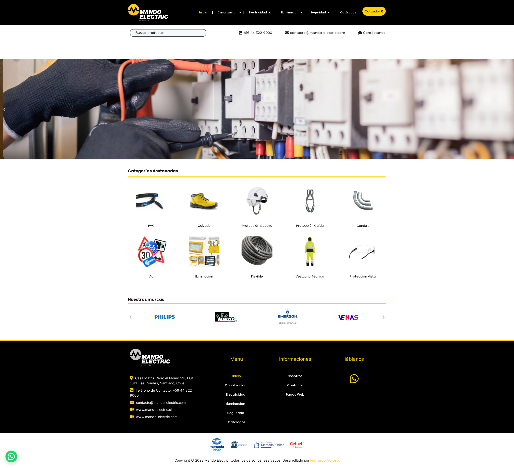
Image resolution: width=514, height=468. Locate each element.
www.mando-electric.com (156, 417)
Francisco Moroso (324, 460)
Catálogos (348, 12)
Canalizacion (227, 12)
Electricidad (258, 12)
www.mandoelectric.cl (154, 410)
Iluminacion (289, 12)
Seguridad (318, 12)
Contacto (295, 385)
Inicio (203, 12)
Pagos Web (295, 394)
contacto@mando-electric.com (161, 403)
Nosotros (295, 376)
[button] (249, 156)
